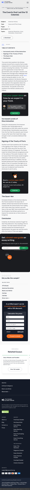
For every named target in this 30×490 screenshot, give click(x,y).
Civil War (4, 293)
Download (7, 37)
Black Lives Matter (7, 290)
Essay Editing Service (17, 425)
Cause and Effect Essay (14, 24)
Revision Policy (21, 484)
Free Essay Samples (19, 419)
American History (9, 7)
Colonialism (11, 33)
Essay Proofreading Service (19, 434)
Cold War (4, 295)
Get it (24, 248)
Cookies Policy (13, 484)
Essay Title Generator (16, 446)
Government (18, 33)
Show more (5, 391)
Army (21, 31)
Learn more (15, 113)
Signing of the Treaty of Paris (13, 54)
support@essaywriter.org (8, 470)
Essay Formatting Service (18, 439)
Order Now (15, 190)
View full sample (15, 369)
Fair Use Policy (23, 482)
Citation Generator (18, 463)
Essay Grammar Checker (18, 456)
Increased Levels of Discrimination (14, 51)
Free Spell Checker (18, 460)
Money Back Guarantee (7, 485)
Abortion (4, 382)
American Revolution (20, 7)
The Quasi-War (8, 56)
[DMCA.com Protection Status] (5, 412)
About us (4, 419)
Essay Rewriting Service (18, 430)
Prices (3, 427)
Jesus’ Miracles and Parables (11, 357)
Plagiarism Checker (19, 450)
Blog (3, 422)
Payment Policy (5, 484)
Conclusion (6, 58)
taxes (25, 75)
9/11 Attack (5, 285)
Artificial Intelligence (7, 386)
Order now (15, 336)
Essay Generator (18, 453)
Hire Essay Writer (18, 422)
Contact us (5, 425)
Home (3, 7)
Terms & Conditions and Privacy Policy (10, 482)
